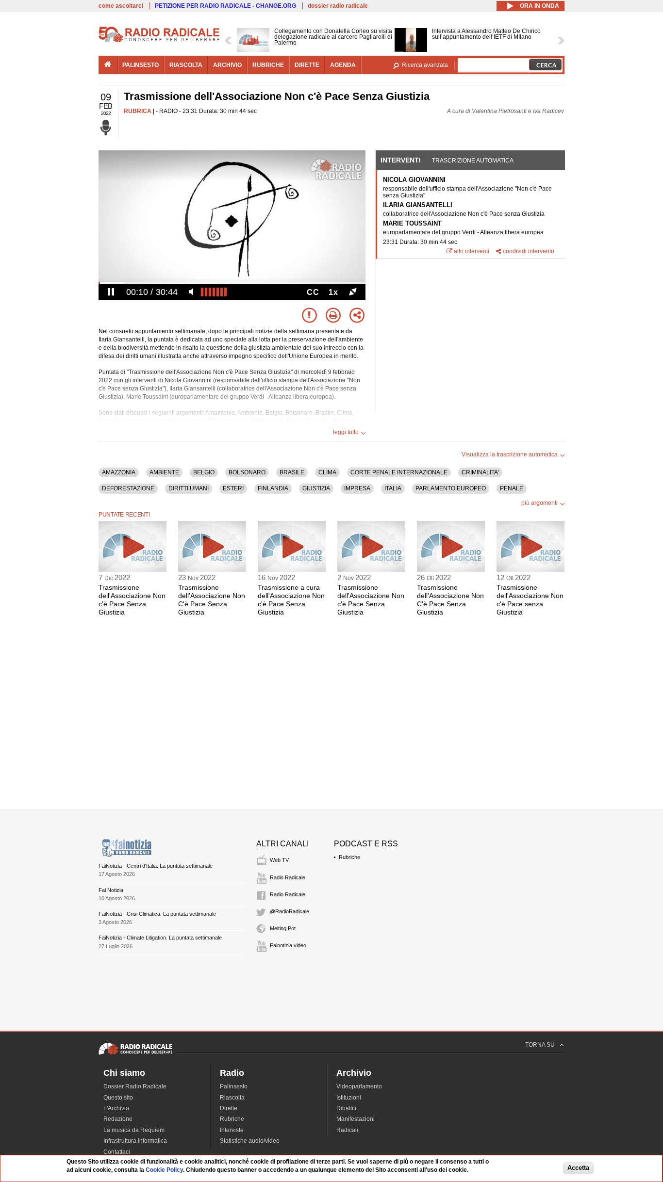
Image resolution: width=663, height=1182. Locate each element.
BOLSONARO (247, 472)
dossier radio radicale (338, 5)
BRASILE (292, 472)
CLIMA (327, 472)
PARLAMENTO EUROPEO (450, 488)
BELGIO (204, 472)
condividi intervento (528, 251)
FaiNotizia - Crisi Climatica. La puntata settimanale (157, 914)
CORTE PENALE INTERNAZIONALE (399, 472)
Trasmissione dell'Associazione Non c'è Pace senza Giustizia (530, 599)
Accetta (578, 1168)
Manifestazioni (355, 1119)
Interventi (401, 160)
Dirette (228, 1108)
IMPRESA (357, 488)
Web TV (279, 860)
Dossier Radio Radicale (134, 1086)
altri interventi (471, 251)
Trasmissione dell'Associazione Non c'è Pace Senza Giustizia (132, 599)
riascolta (185, 65)
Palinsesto (234, 1086)
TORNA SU (540, 1044)
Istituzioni (348, 1097)
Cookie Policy (164, 1169)
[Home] (159, 40)
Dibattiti (346, 1108)
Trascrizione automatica (473, 160)
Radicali (347, 1130)
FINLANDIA (273, 488)
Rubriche (349, 857)
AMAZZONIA (118, 472)
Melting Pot (283, 928)
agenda (343, 65)
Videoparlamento (359, 1086)
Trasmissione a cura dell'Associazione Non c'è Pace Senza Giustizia (291, 599)
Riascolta (232, 1097)
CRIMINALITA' (480, 472)
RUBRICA (137, 111)
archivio (227, 65)
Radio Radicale (287, 877)
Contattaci (116, 1152)
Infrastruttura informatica (135, 1140)
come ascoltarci (121, 5)
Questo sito (118, 1097)
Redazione (118, 1119)
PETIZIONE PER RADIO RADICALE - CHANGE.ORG (225, 5)
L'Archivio (116, 1108)
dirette (307, 65)
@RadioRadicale (289, 911)
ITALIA (392, 488)
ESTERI (233, 488)
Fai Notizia (111, 890)
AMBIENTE (164, 472)
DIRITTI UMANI (188, 488)
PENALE (511, 488)
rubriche (268, 65)
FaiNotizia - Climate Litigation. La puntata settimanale (160, 937)
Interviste (232, 1130)
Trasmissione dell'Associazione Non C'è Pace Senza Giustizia (211, 599)
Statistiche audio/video (250, 1140)
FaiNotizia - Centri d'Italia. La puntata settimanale (156, 866)
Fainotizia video (288, 945)
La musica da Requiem (134, 1130)
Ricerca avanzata (425, 65)
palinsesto (140, 65)
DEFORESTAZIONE (128, 488)
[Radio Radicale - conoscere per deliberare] (135, 1054)
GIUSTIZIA (316, 488)
